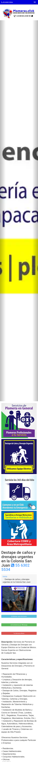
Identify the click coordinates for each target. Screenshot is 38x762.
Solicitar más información (19, 616)
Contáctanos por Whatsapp (19, 625)
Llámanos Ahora (19, 633)
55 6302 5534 (8, 2)
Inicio (5, 576)
